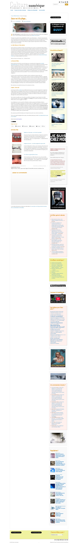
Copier (19, 168)
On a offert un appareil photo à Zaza (31, 154)
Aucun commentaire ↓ (27, 21)
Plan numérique (58, 328)
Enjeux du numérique (54, 319)
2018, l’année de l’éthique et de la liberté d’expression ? (57, 423)
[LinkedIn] (63, 2)
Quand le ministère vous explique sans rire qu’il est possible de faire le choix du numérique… (57, 414)
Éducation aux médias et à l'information (56, 341)
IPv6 (38, 35)
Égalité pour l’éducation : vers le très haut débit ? (33, 132)
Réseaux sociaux (63, 334)
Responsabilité (53, 333)
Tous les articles (42, 10)
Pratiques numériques (54, 330)
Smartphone (52, 335)
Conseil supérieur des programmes (56, 315)
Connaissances (58, 314)
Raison (54, 332)
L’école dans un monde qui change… (40, 165)
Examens (60, 319)
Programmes (61, 330)
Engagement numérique (59, 317)
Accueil (11, 10)
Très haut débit (30, 168)
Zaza (43, 168)
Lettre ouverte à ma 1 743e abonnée (19, 165)
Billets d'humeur (17, 15)
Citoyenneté (61, 311)
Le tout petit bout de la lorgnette (57, 79)
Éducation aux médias (56, 339)
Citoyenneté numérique (54, 312)
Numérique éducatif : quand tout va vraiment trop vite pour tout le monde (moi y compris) (58, 245)
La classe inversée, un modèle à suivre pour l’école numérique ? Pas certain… (57, 94)
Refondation (59, 332)
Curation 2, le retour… (56, 271)
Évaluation (57, 343)
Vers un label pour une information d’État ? (57, 426)
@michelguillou (19, 119)
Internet (57, 321)
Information (57, 320)
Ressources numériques (55, 334)
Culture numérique (56, 316)
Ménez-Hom (34, 35)
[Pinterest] (65, 2)
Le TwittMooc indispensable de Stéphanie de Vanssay (57, 274)
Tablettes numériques (54, 337)
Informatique (61, 320)
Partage (51, 328)
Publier (51, 332)
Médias (57, 324)
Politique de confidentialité (32, 10)
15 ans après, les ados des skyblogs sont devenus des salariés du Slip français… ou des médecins (58, 236)
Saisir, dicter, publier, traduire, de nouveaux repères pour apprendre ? (58, 64)
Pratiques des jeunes (55, 329)
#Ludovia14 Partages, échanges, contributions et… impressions (58, 410)
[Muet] (62, 301)
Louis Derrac (54, 387)
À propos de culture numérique (20, 10)
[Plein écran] (64, 301)
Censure (56, 311)
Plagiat (26, 168)
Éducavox (53, 272)
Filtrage (63, 319)
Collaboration (61, 312)
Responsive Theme (53, 542)
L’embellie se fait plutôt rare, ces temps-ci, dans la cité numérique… (58, 248)
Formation (52, 320)
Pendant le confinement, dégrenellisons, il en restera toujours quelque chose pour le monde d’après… (57, 231)
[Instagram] (67, 2)
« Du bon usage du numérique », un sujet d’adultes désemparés (58, 252)
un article (20, 90)
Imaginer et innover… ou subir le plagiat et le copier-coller (34, 143)
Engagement (52, 317)
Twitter (59, 337)
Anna (53, 422)
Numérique (55, 325)
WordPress (66, 542)
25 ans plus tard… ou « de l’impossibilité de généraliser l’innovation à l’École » (57, 240)
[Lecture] (52, 301)
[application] (58, 298)
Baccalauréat (52, 311)
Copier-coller (22, 168)
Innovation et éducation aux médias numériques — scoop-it (57, 267)
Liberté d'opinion (53, 324)
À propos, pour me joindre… (57, 262)
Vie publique (39, 168)
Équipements (52, 343)
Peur (54, 328)
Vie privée (35, 168)
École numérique (55, 338)
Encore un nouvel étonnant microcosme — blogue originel (57, 264)
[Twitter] (59, 2)
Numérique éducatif (57, 327)
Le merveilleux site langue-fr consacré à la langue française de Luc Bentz (58, 277)
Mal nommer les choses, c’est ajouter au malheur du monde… (57, 220)
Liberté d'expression (56, 322)
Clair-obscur (15, 168)
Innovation (52, 321)
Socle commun (58, 335)
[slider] (62, 297)
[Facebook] (61, 2)
